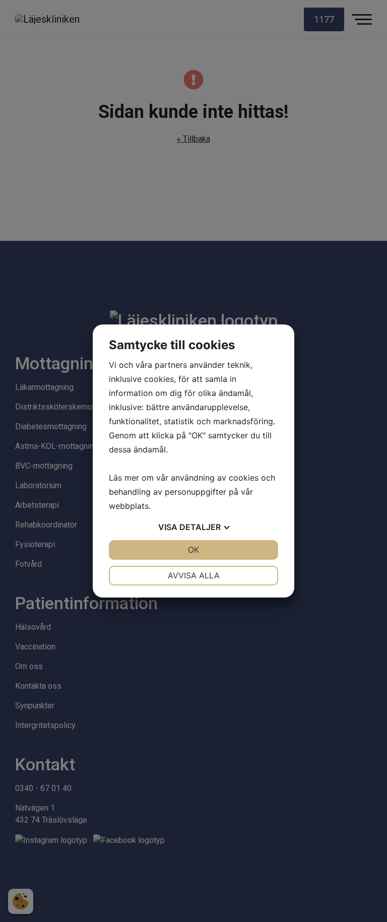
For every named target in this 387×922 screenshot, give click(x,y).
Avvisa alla (194, 575)
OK (193, 550)
